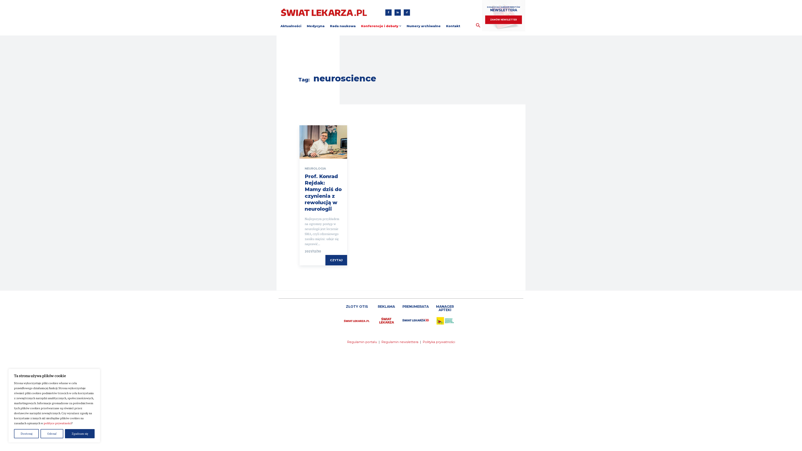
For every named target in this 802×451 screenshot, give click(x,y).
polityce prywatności (57, 423)
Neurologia (315, 168)
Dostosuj (26, 434)
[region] (54, 406)
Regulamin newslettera (399, 342)
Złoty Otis (357, 307)
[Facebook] (388, 12)
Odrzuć (52, 434)
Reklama (386, 307)
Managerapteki (445, 308)
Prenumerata (415, 307)
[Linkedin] (398, 12)
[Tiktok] (407, 12)
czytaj (336, 260)
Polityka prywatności (439, 342)
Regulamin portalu (362, 342)
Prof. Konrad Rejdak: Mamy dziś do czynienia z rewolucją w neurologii (323, 192)
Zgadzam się (80, 434)
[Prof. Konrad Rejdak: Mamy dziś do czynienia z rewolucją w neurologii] (323, 142)
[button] (478, 25)
